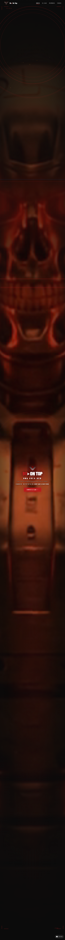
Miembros (52, 3)
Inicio (38, 3)
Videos (59, 3)
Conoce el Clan (31, 489)
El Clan (44, 3)
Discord (60, 936)
